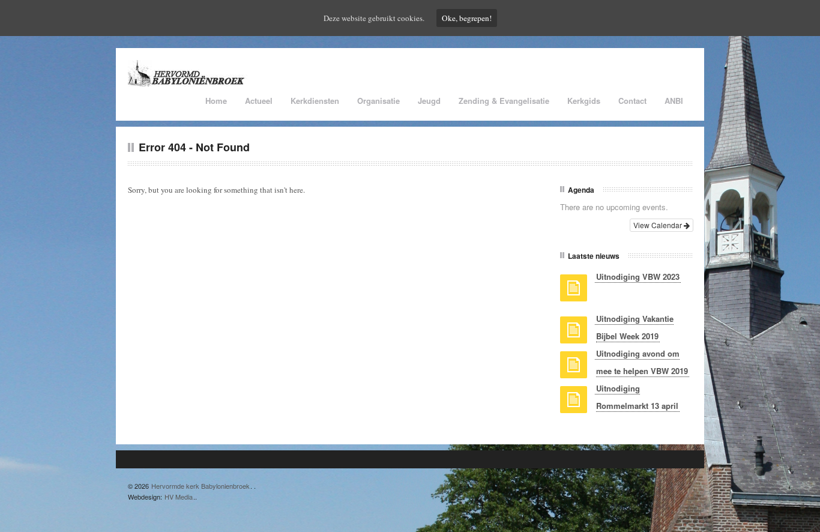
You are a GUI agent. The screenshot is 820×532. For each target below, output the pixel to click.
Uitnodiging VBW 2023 (638, 276)
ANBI (674, 100)
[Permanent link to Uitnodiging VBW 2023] (573, 291)
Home (216, 100)
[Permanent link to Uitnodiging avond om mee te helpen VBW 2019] (573, 368)
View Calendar (658, 225)
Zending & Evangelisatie (504, 100)
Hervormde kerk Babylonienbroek (200, 486)
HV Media (178, 496)
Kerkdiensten (315, 100)
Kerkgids (583, 100)
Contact (632, 100)
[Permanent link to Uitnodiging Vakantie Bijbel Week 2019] (573, 333)
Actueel (259, 100)
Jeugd (429, 100)
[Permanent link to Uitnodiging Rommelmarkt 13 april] (573, 403)
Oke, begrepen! (467, 18)
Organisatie (378, 100)
